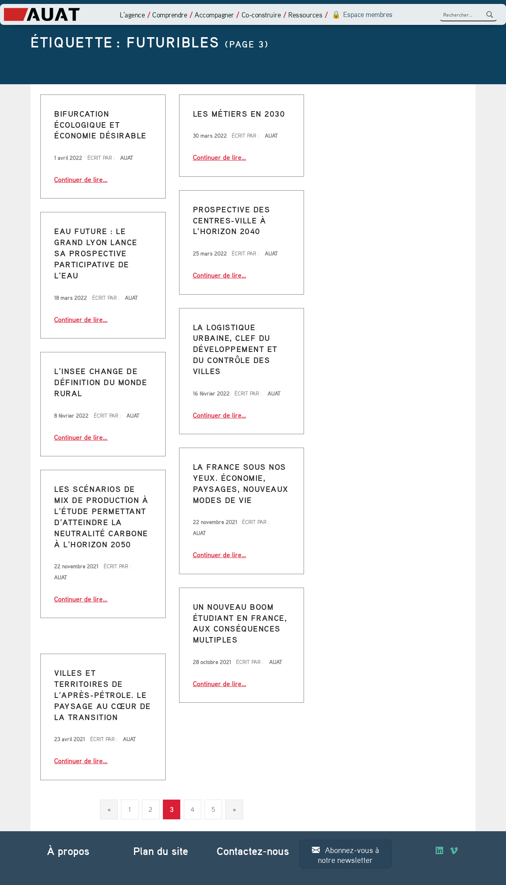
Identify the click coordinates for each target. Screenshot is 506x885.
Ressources (305, 14)
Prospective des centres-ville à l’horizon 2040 (231, 220)
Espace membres (368, 14)
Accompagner (214, 14)
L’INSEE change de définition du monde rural (100, 382)
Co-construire (261, 14)
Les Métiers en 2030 (239, 114)
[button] (345, 854)
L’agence (132, 14)
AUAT (126, 157)
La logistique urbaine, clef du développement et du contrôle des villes (235, 349)
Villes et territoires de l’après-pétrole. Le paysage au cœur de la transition (102, 695)
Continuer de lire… (81, 179)
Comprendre (169, 14)
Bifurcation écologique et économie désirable (100, 125)
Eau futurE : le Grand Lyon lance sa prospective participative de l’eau (95, 253)
